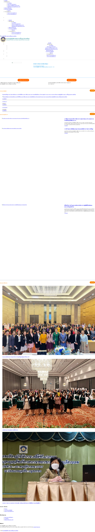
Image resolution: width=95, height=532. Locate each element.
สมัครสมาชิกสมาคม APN (8, 519)
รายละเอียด (66, 125)
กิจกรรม (9, 10)
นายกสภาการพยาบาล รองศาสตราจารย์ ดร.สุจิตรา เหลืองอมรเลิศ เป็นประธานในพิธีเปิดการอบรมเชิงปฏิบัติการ (21, 503)
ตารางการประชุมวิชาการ (12, 14)
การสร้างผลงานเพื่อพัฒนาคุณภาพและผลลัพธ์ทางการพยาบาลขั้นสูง (78, 129)
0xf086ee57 (4, 101)
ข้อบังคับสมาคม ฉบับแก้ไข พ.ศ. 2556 (14, 6)
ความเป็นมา (14, 22)
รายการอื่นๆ (92, 90)
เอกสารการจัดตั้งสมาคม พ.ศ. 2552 (13, 5)
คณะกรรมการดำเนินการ (8, 517)
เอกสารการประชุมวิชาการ (16, 32)
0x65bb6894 (4, 107)
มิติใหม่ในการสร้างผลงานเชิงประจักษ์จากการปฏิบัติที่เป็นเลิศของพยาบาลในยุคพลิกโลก (78, 206)
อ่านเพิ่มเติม (4, 98)
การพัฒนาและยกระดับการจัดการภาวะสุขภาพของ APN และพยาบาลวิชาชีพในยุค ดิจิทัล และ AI (79, 119)
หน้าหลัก (5, 0)
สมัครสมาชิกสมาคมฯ (71, 80)
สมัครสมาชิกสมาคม (12, 27)
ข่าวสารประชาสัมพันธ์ (8, 9)
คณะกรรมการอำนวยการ (12, 4)
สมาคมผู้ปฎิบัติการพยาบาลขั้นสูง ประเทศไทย (10, 530)
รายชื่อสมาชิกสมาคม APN (23, 80)
